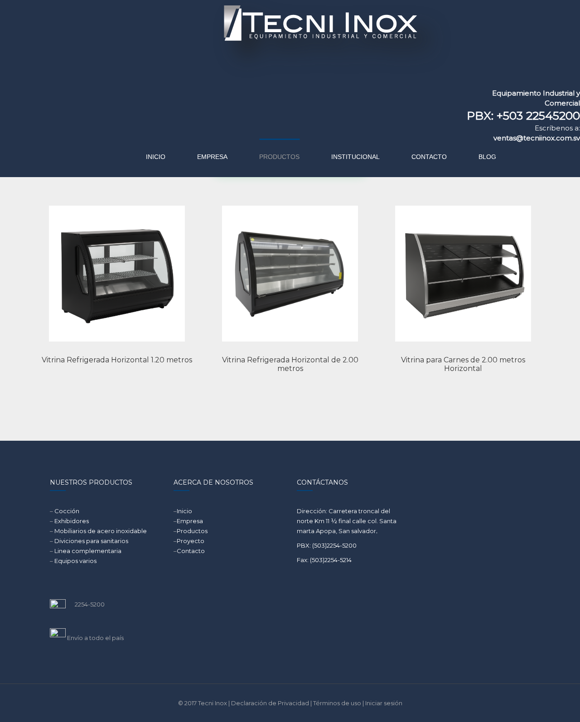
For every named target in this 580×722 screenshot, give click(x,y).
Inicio (184, 511)
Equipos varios (75, 560)
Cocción (66, 511)
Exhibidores (71, 521)
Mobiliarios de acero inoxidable (100, 530)
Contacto (191, 550)
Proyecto (190, 540)
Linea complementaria (87, 550)
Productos (192, 530)
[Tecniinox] (243, 43)
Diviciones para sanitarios (91, 540)
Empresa (190, 521)
